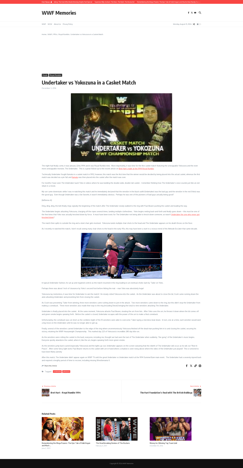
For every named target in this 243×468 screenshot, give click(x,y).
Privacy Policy (68, 24)
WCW (50, 24)
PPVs (55, 34)
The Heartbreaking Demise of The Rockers (113, 443)
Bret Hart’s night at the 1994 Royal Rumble (136, 169)
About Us (57, 24)
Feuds (45, 75)
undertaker (57, 371)
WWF (44, 24)
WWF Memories (59, 13)
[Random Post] (194, 24)
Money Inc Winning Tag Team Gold (163, 443)
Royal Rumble (64, 34)
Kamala (75, 177)
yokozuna (66, 371)
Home (44, 34)
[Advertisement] (121, 54)
